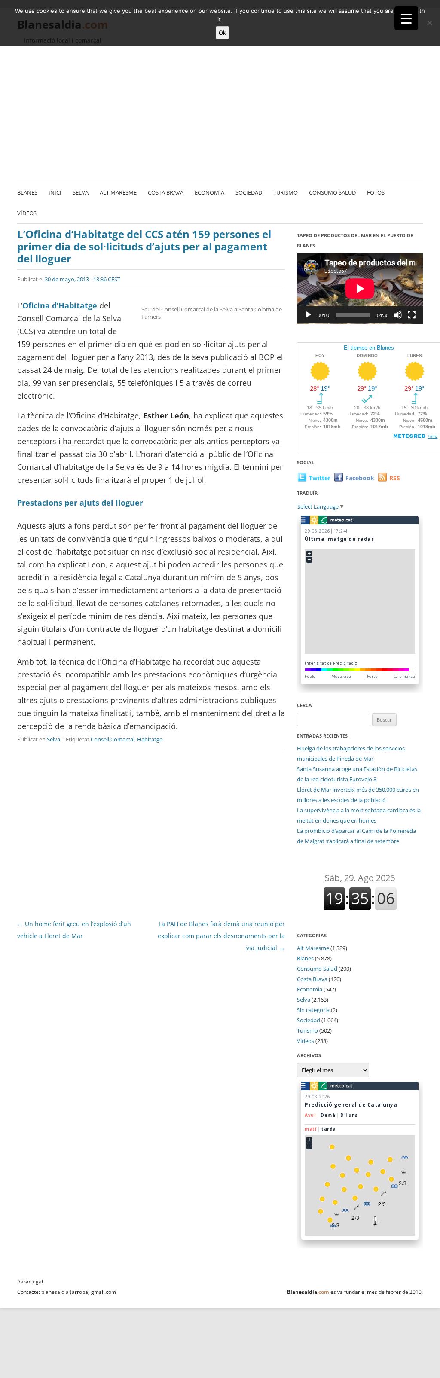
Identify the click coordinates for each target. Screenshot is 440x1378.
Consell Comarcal (112, 739)
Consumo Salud (332, 192)
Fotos (376, 192)
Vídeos (27, 213)
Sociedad (248, 192)
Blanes (27, 192)
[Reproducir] (308, 315)
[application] (360, 288)
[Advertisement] (220, 114)
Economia (209, 192)
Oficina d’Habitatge (59, 305)
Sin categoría (313, 1010)
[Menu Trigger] (406, 18)
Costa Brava (165, 192)
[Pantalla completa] (411, 315)
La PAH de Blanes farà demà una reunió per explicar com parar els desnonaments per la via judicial (221, 936)
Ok (222, 32)
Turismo (285, 192)
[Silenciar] (398, 315)
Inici (55, 192)
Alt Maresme (118, 192)
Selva (81, 192)
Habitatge (149, 739)
